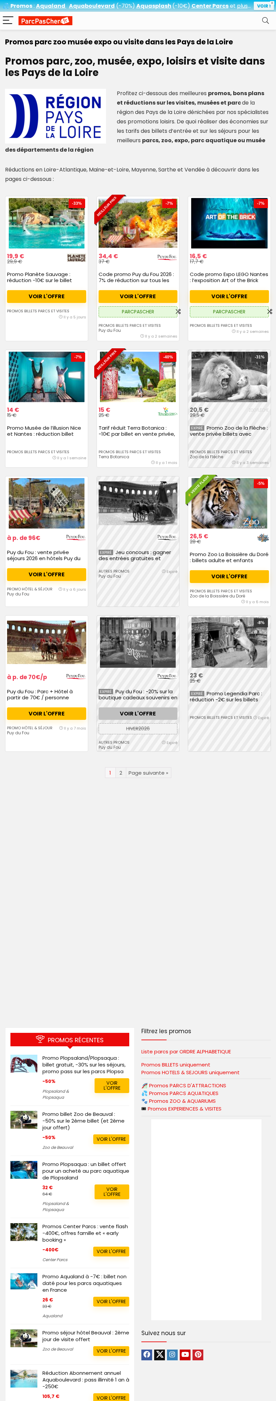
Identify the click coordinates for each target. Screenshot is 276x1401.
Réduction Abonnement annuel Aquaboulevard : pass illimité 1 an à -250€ (85, 1379)
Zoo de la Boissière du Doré (217, 596)
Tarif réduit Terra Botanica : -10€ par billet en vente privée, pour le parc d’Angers (137, 433)
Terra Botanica (114, 457)
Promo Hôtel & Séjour (30, 589)
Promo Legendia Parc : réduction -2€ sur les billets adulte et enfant (226, 699)
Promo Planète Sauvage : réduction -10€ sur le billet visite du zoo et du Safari (39, 280)
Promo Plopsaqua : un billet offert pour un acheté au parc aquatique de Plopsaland (85, 1171)
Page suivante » (148, 772)
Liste (186, 1051)
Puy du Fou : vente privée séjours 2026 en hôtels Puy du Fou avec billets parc (43, 558)
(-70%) (125, 6)
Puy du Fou (110, 330)
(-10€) (181, 6)
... (244, 6)
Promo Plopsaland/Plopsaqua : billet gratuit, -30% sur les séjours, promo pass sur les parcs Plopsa (84, 1064)
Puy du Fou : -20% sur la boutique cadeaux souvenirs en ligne (138, 697)
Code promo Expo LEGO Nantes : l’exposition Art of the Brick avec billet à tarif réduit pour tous (229, 283)
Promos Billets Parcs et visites (38, 311)
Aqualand (52, 1316)
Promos (187, 1085)
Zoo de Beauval (57, 1147)
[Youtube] (185, 1355)
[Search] (265, 21)
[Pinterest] (198, 1355)
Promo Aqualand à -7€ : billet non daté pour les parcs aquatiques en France (84, 1283)
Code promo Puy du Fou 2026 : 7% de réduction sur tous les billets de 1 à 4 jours (136, 280)
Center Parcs (54, 1259)
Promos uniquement (175, 1064)
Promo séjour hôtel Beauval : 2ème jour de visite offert (85, 1336)
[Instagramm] (172, 1355)
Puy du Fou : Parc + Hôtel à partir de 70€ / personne (40, 694)
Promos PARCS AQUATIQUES (183, 1093)
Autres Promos (114, 571)
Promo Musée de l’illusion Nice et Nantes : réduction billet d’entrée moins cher (44, 433)
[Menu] (8, 21)
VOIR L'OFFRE (47, 296)
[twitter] (159, 1355)
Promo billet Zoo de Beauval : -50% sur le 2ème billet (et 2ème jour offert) (83, 1121)
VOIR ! (264, 6)
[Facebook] (146, 1355)
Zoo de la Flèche (206, 457)
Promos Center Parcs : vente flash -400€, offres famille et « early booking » (85, 1233)
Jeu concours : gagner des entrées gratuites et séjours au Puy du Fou (135, 558)
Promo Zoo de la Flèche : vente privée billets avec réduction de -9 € (229, 433)
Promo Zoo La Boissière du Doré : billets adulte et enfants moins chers (229, 560)
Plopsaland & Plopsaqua (55, 1094)
